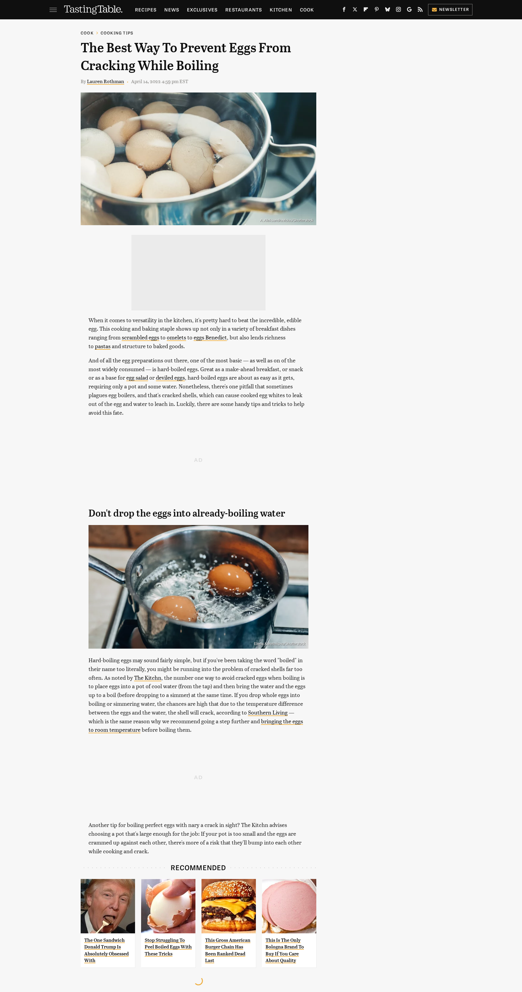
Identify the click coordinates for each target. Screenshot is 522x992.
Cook (307, 9)
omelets (176, 337)
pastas (103, 346)
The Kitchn (147, 677)
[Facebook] (344, 10)
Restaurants (243, 9)
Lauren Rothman (105, 81)
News (171, 9)
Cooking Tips (117, 33)
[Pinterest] (377, 10)
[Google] (409, 10)
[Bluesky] (388, 10)
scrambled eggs (140, 337)
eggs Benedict (210, 337)
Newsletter (454, 9)
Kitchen (281, 9)
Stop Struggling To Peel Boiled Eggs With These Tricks (168, 947)
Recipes (145, 9)
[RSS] (420, 10)
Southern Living (268, 712)
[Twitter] (355, 10)
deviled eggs (170, 377)
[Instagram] (398, 10)
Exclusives (202, 9)
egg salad (137, 377)
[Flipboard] (366, 10)
